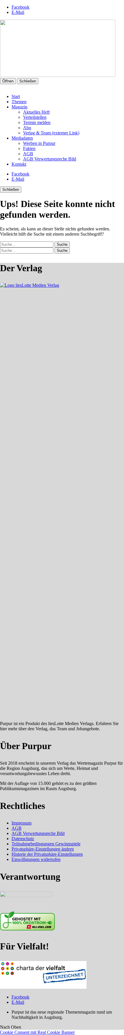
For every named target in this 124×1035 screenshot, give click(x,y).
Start (16, 96)
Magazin (19, 106)
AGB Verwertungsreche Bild (49, 158)
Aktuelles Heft (36, 112)
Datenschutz (23, 838)
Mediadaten (22, 138)
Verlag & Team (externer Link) (51, 132)
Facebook (20, 7)
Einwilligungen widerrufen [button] (36, 859)
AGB (28, 153)
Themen (19, 101)
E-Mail (18, 12)
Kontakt (19, 164)
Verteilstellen (34, 117)
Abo (27, 127)
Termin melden (36, 122)
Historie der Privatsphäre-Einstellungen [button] (47, 854)
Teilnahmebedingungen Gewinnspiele (46, 843)
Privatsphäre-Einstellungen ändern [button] (43, 849)
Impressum (21, 822)
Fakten (29, 148)
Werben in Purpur (39, 143)
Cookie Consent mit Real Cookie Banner (37, 1032)
